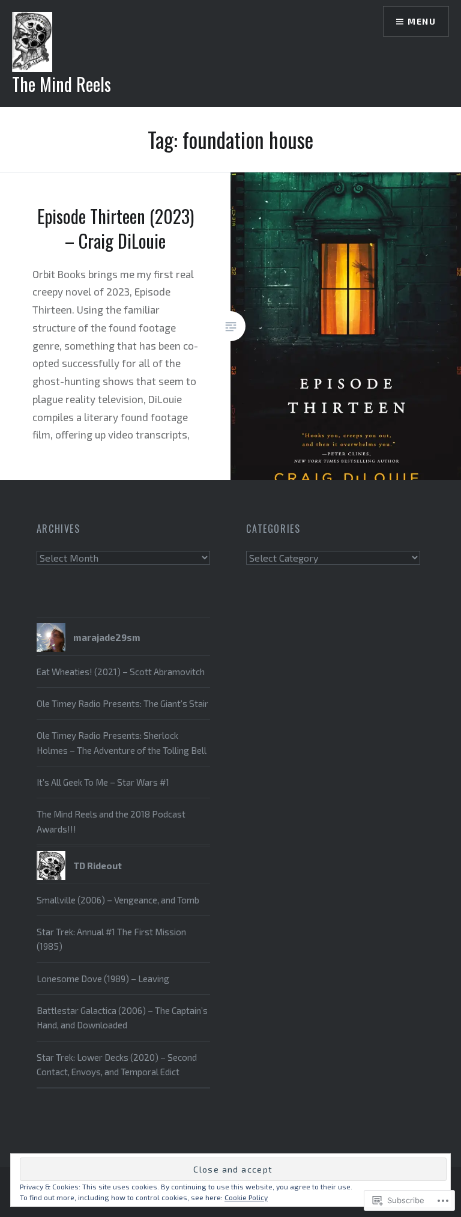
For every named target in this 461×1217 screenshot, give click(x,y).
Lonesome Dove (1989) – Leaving (103, 978)
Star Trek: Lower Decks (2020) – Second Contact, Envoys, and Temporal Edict (117, 1064)
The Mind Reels (61, 83)
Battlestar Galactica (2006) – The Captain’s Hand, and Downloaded (122, 1017)
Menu (422, 21)
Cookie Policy (246, 1197)
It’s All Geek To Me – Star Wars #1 (103, 782)
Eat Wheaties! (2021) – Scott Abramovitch (121, 671)
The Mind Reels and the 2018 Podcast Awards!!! (111, 821)
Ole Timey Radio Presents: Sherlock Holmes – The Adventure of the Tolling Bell (121, 742)
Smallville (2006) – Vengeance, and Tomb (118, 899)
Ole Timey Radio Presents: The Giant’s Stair (122, 703)
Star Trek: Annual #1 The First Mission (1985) (111, 938)
